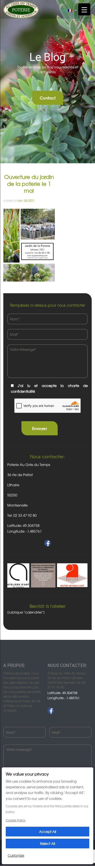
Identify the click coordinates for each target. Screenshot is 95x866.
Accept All (47, 831)
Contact (47, 98)
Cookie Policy (15, 820)
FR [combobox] (64, 10)
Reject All (47, 843)
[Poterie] (21, 9)
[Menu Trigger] (84, 9)
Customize (16, 855)
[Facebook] (51, 710)
